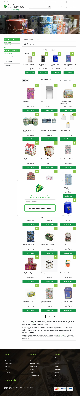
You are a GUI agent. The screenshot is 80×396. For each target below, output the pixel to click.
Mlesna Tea (26, 13)
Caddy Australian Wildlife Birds (48, 216)
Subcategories (9, 39)
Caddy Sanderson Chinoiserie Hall (46, 302)
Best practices (8, 363)
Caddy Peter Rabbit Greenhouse (65, 102)
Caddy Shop (25, 159)
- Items (72, 7)
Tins (5, 47)
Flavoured (37, 13)
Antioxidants (58, 369)
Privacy (32, 372)
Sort (61, 80)
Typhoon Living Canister (42, 64)
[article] (30, 63)
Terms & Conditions (35, 375)
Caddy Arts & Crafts (28, 244)
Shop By (19, 13)
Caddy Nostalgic (45, 159)
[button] (60, 6)
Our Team (7, 366)
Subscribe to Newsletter (61, 1)
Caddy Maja (44, 273)
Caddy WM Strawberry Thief (49, 130)
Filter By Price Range (10, 56)
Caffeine (57, 372)
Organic (55, 13)
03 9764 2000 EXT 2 (48, 1)
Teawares (13, 13)
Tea (8, 13)
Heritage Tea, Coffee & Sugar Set (29, 131)
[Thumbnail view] (24, 80)
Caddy (43, 102)
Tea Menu (21, 1)
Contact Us (16, 1)
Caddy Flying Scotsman (48, 244)
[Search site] (49, 7)
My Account (33, 358)
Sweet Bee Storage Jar (66, 130)
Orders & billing (33, 366)
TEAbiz (7, 354)
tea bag (35, 322)
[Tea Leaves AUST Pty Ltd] (14, 7)
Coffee (49, 13)
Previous (23, 64)
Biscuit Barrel (7, 42)
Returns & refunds (34, 363)
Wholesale (73, 1)
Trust (6, 369)
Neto (32, 387)
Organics (57, 366)
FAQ (56, 375)
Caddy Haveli (26, 102)
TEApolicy (33, 354)
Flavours (57, 363)
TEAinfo (57, 354)
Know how (7, 372)
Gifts (59, 13)
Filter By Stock (8, 61)
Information (8, 65)
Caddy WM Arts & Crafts (67, 159)
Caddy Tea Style (29, 64)
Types (56, 358)
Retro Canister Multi (55, 64)
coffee (61, 335)
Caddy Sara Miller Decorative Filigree (65, 188)
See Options (30, 73)
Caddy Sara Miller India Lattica (69, 64)
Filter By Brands (8, 53)
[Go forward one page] (54, 316)
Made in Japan (7, 44)
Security (32, 369)
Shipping (32, 360)
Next (75, 64)
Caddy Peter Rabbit (27, 301)
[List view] (27, 80)
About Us (11, 1)
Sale (70, 13)
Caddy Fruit (63, 244)
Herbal (31, 13)
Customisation (8, 360)
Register (69, 1)
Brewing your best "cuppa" (61, 360)
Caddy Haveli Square (28, 273)
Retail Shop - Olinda (11, 380)
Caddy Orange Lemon (66, 273)
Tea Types (43, 13)
